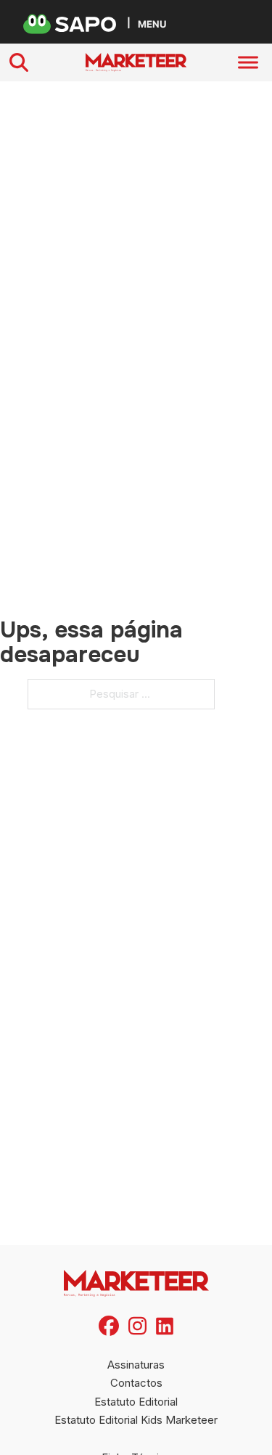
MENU (152, 23)
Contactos (136, 1383)
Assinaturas (136, 1365)
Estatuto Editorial (136, 1402)
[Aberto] (248, 63)
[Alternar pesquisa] (18, 62)
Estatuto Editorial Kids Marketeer (136, 1420)
